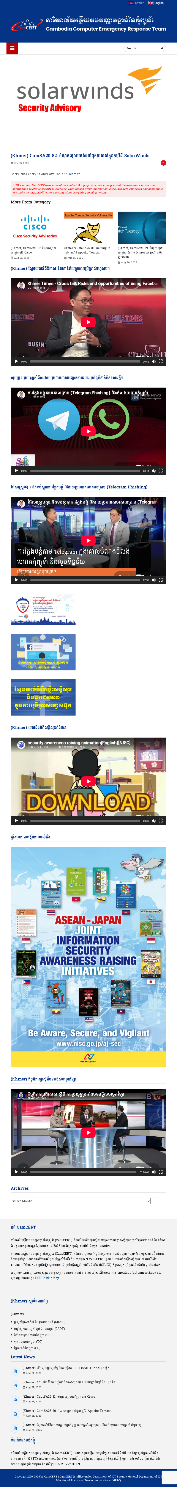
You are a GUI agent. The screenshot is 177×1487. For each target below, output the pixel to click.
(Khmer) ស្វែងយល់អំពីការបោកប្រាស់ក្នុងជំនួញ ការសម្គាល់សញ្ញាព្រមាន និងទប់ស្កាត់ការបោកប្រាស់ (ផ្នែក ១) (82, 1425)
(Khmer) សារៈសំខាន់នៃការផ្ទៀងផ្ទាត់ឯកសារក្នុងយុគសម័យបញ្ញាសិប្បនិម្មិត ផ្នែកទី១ (69, 1382)
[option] (35, 236)
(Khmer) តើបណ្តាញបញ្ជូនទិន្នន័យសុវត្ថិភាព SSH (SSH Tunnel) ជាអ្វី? (66, 1368)
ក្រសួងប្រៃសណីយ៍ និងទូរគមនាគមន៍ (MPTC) (39, 1322)
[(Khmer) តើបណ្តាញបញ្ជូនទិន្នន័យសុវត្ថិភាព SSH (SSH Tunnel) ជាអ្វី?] (15, 1371)
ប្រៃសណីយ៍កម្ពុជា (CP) (27, 1348)
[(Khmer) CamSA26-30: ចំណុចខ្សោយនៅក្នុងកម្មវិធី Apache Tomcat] (88, 229)
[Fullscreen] (160, 361)
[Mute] (154, 361)
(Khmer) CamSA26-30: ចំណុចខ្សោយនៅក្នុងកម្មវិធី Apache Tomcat (87, 250)
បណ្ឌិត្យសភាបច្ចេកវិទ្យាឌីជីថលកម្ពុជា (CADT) (39, 1329)
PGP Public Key (47, 1278)
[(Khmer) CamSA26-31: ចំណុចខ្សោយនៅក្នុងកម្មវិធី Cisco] (35, 229)
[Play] (16, 361)
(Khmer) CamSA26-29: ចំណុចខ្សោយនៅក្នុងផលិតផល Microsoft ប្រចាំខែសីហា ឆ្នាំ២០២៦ (141, 252)
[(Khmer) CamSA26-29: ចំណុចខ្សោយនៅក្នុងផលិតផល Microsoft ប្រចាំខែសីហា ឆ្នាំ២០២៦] (142, 229)
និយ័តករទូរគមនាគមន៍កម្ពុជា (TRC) (34, 1335)
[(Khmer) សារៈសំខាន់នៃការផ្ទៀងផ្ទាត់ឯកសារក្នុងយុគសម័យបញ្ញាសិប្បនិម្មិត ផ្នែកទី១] (15, 1385)
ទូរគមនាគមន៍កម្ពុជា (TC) (28, 1341)
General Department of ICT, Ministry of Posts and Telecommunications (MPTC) (109, 1478)
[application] (88, 322)
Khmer (74, 174)
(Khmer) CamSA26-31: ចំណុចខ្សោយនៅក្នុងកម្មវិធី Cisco (33, 250)
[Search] (162, 48)
